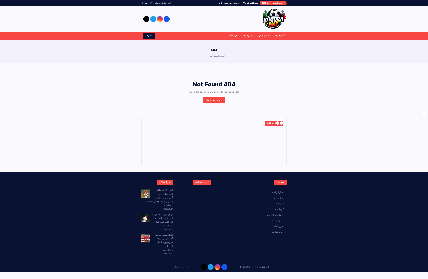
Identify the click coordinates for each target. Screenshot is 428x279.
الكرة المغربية (263, 35)
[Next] (277, 123)
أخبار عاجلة (278, 198)
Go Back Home (214, 100)
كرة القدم (232, 35)
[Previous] (281, 123)
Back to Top (179, 267)
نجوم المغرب (277, 232)
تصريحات (280, 203)
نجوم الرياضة (247, 35)
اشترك (149, 35)
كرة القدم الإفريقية (275, 215)
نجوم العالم (278, 226)
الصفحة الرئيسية (219, 56)
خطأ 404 (209, 56)
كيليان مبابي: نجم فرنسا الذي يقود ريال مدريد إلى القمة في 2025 (162, 218)
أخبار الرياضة (279, 35)
